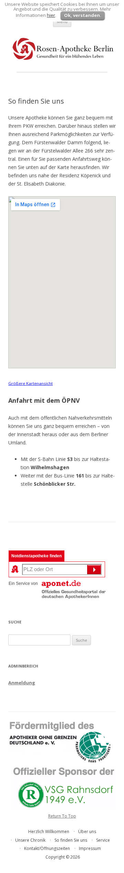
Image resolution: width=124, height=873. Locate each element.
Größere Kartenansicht (30, 383)
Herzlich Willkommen (48, 831)
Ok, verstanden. (82, 15)
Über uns (87, 831)
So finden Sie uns (70, 840)
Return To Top (62, 816)
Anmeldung (21, 683)
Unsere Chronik (30, 840)
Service (103, 840)
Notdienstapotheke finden (36, 556)
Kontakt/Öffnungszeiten (47, 848)
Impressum (90, 848)
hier (51, 15)
